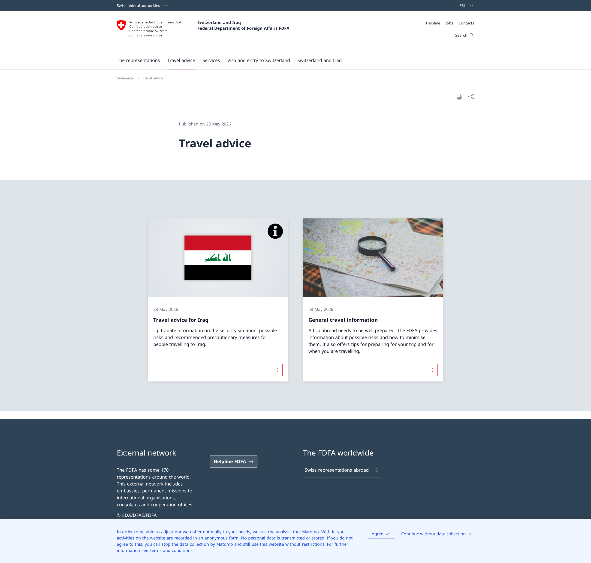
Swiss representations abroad (337, 470)
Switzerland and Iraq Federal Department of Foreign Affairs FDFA (243, 25)
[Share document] (471, 96)
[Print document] (459, 96)
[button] (138, 60)
